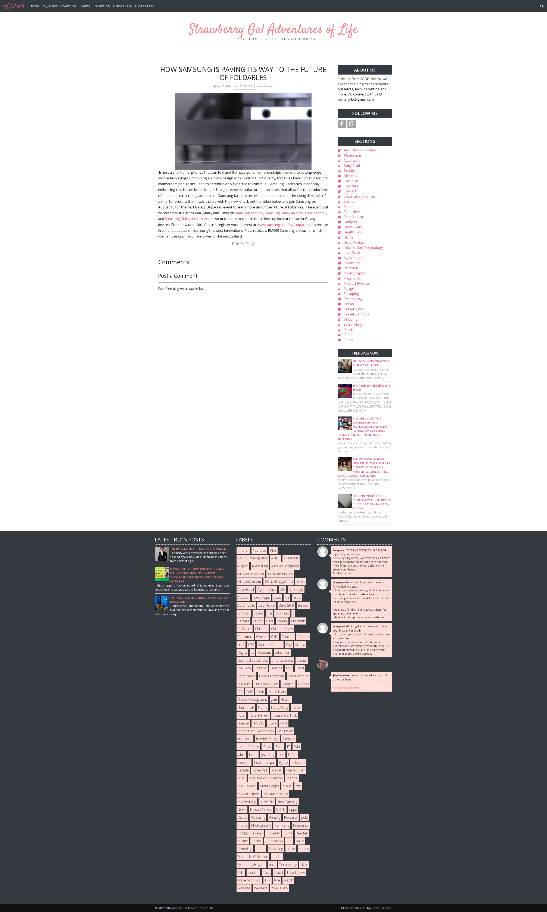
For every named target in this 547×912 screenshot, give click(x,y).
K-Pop (292, 754)
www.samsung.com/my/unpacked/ (284, 224)
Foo (289, 668)
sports (304, 848)
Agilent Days (266, 589)
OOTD (280, 809)
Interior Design (267, 738)
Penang (274, 817)
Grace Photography (252, 699)
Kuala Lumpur (264, 762)
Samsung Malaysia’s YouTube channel (295, 213)
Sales (300, 841)
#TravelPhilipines (280, 574)
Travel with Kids (356, 314)
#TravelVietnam (249, 581)
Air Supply (296, 589)
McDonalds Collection (266, 778)
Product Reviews (357, 283)
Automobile (246, 605)
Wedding (351, 319)
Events (84, 6)
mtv (298, 786)
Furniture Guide (266, 684)
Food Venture (354, 216)
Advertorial (352, 160)
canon (258, 621)
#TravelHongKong (285, 566)
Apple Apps (261, 597)
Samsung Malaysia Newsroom (189, 218)
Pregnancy (352, 278)
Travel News (354, 309)
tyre (277, 880)
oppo (293, 809)
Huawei (243, 723)
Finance (276, 668)
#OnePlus (291, 558)
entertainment (282, 660)
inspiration (285, 731)
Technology (353, 298)
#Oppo (242, 566)
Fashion (260, 668)
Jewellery (267, 754)
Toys (266, 872)
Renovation (274, 841)
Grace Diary (122, 6)
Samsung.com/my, (249, 213)
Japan (253, 754)
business (282, 613)
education (282, 652)
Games (303, 684)
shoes (260, 848)
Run (289, 841)
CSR (251, 644)
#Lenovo (259, 550)
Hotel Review (354, 242)
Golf (249, 691)
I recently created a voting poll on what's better (360, 677)
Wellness (261, 888)
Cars (269, 621)
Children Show (282, 628)
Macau (276, 770)
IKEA (283, 723)
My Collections (248, 794)
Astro (297, 597)
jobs (281, 754)
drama (300, 644)
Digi (289, 644)
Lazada (243, 770)
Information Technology (363, 247)
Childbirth (351, 181)
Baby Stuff (352, 165)
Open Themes (381, 908)
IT (288, 746)
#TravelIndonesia (250, 574)
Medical (292, 778)
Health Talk (353, 232)
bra (269, 613)
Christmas (245, 636)
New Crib (267, 801)
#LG (273, 550)
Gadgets (350, 222)
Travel (349, 304)
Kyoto (283, 762)
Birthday (350, 175)
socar (291, 848)
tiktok (304, 864)
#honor (243, 550)
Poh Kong (281, 825)
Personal (351, 268)
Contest (303, 636)
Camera (243, 621)
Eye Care (244, 668)
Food (347, 206)
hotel (241, 715)
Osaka (242, 817)
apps (277, 597)
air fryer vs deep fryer (346, 688)
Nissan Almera (261, 809)
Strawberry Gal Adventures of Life (273, 30)
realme (242, 841)
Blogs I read (144, 6)
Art (287, 597)
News (241, 809)
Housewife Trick (284, 715)
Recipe (349, 288)
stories (277, 856)
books (258, 613)
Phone (242, 825)
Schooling (244, 848)
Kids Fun (243, 762)
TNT (240, 872)
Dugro (242, 652)
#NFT (275, 558)
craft (240, 644)
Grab (260, 691)
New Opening (287, 801)
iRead (348, 334)
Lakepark (298, 762)
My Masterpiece (275, 794)
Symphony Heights (251, 864)
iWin (297, 746)
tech (272, 864)
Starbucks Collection (252, 856)
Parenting (102, 6)
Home (34, 6)
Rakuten (302, 833)
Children (261, 628)
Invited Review (248, 746)
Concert (350, 191)
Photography (354, 273)
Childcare (351, 186)
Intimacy (288, 738)
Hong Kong (279, 707)
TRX (268, 880)
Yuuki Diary (353, 324)
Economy (264, 652)
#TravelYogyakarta (279, 581)
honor (296, 707)
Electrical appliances (360, 196)
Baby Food (266, 605)
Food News (352, 211)
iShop (348, 339)
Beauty (349, 170)
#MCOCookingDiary (360, 150)
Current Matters (270, 644)
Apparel (243, 597)
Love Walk (352, 252)
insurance (244, 738)
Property (273, 833)
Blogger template (353, 908)
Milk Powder (246, 786)
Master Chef (295, 770)
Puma (287, 833)
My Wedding (353, 257)
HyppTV (258, 723)
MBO (241, 778)
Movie (287, 786)
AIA (282, 589)
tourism (253, 872)
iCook (348, 329)
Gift (240, 691)
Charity (282, 621)
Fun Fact (244, 684)
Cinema (262, 636)
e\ (252, 652)
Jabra (241, 754)
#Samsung (244, 86)
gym (274, 699)
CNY (274, 636)
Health (286, 699)
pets (304, 817)
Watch (288, 880)
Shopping (351, 293)
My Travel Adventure (59, 6)
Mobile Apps (269, 786)
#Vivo (300, 581)
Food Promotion (271, 676)
